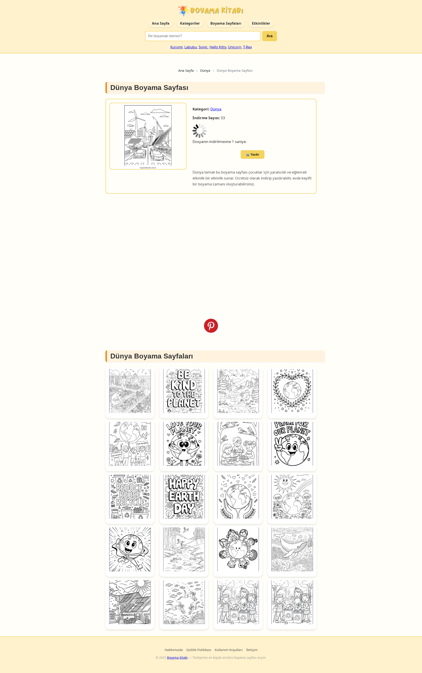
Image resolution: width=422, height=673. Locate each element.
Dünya (215, 109)
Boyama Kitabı (177, 657)
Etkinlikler (261, 23)
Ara (270, 36)
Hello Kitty (217, 47)
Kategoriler (190, 23)
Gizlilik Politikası (198, 649)
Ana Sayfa (160, 23)
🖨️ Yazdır (252, 154)
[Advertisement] (211, 256)
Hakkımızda (174, 649)
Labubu (190, 47)
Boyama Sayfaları (225, 23)
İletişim (252, 649)
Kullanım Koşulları (229, 649)
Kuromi (176, 47)
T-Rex (247, 47)
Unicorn (234, 47)
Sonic (203, 47)
